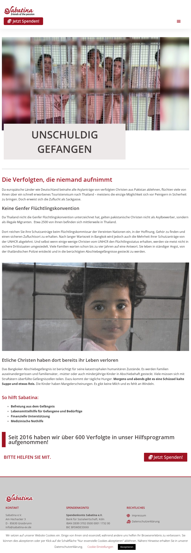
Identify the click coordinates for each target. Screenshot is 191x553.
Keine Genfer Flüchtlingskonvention (40, 208)
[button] (179, 21)
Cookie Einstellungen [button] (100, 547)
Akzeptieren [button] (126, 547)
